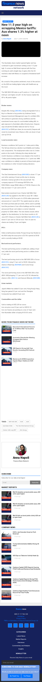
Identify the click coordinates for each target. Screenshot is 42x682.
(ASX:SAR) (36, 278)
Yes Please (27, 676)
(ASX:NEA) (18, 265)
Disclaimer (21, 616)
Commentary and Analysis (21, 646)
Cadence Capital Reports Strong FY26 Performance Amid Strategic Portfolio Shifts (25, 580)
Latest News (21, 636)
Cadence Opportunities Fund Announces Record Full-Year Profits (26, 591)
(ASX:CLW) (5, 196)
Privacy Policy (21, 618)
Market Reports (8, 21)
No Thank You (14, 676)
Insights (21, 649)
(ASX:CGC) (5, 267)
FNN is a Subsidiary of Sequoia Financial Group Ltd (21, 621)
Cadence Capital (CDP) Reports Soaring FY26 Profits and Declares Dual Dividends (26, 568)
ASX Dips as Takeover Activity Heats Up (25, 555)
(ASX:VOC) (5, 129)
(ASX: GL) (14, 278)
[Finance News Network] (13, 5)
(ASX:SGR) (25, 174)
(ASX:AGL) (18, 111)
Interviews (21, 642)
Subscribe (35, 482)
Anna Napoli (21, 457)
